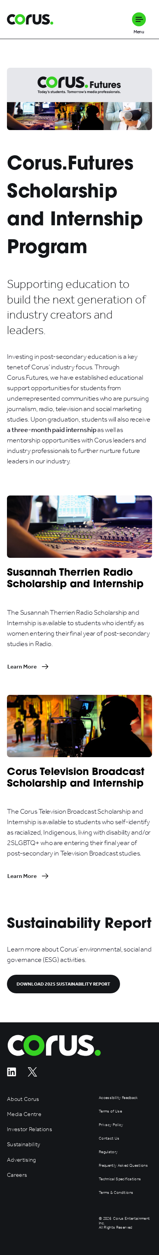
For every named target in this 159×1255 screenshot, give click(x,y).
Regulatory (108, 1152)
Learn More (22, 666)
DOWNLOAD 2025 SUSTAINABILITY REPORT (63, 984)
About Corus (23, 1099)
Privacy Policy (111, 1125)
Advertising (21, 1160)
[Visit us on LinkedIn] (11, 1074)
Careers (17, 1175)
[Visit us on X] (32, 1074)
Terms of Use (110, 1111)
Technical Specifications (120, 1179)
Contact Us (109, 1139)
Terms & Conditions (116, 1193)
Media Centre (24, 1114)
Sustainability (24, 1144)
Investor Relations (29, 1129)
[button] (139, 19)
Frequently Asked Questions (123, 1166)
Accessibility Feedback (118, 1098)
